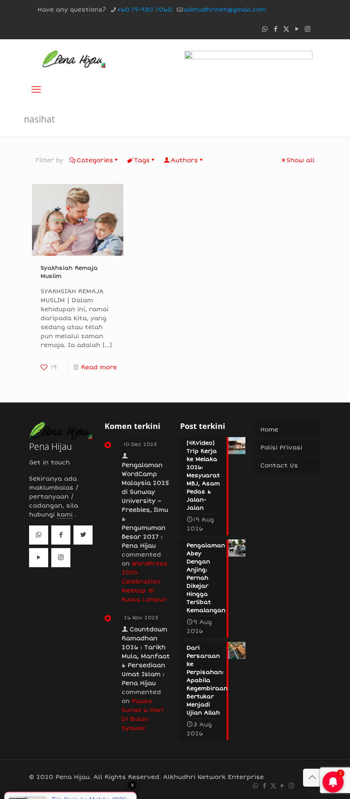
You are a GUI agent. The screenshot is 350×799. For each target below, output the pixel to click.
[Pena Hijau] (73, 58)
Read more (99, 367)
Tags (142, 160)
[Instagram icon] (307, 29)
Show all (300, 160)
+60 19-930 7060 (144, 9)
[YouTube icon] (297, 29)
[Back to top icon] (312, 778)
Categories (95, 160)
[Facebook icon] (275, 29)
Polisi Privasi (281, 447)
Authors (184, 160)
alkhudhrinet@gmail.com (225, 9)
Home (269, 429)
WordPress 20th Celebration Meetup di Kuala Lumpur (144, 581)
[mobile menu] (36, 89)
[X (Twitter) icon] (286, 29)
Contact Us (279, 465)
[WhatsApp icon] (265, 29)
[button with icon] (38, 535)
